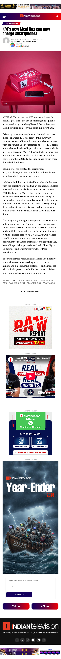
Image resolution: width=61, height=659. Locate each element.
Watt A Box (49, 283)
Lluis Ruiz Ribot (17, 283)
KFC (5, 283)
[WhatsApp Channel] (44, 640)
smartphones (34, 283)
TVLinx (16, 606)
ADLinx (45, 606)
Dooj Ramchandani (44, 280)
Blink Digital (26, 280)
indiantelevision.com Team (25, 41)
